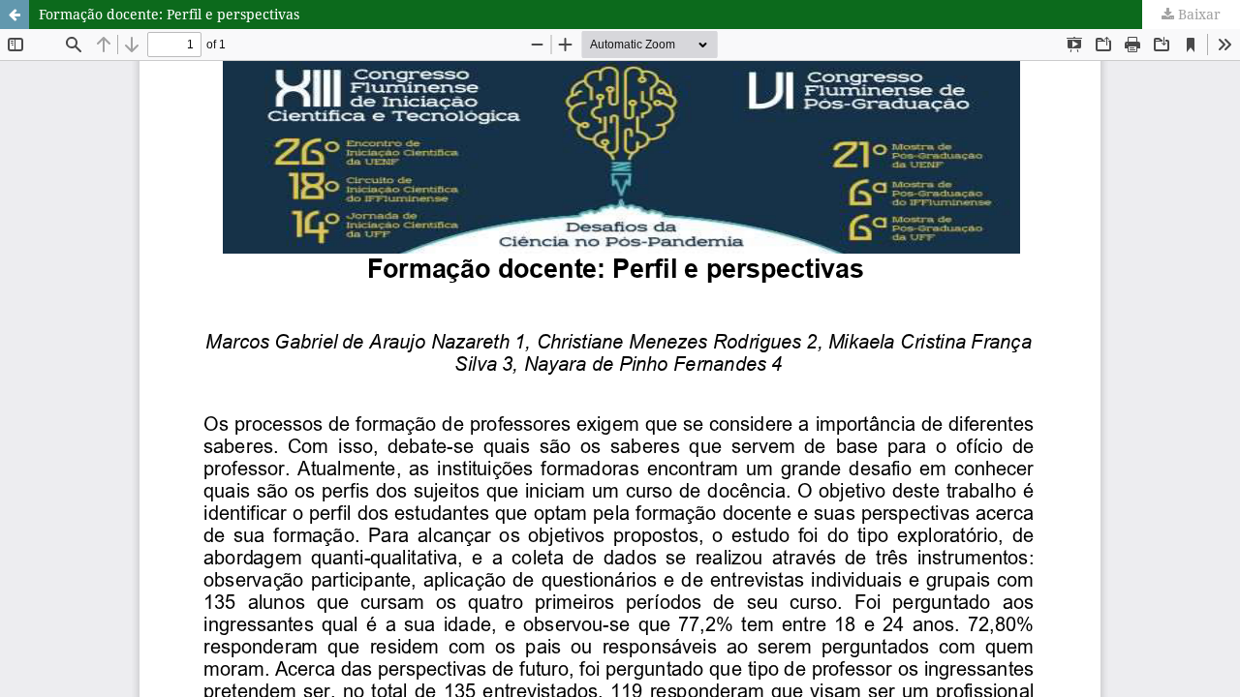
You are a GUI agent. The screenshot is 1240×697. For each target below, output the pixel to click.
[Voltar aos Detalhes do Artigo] (14, 14)
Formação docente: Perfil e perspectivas (169, 14)
